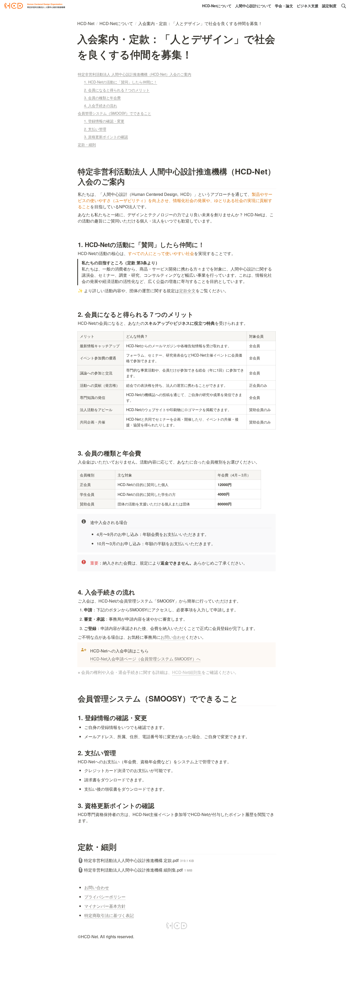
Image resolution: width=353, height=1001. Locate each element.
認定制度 (329, 5)
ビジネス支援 (307, 5)
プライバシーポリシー (105, 897)
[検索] (344, 6)
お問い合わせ (172, 637)
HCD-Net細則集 (187, 672)
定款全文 (187, 291)
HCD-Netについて (217, 5)
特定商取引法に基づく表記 (109, 915)
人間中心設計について (253, 5)
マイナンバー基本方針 (105, 906)
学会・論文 (284, 5)
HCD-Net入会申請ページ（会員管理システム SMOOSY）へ (145, 659)
